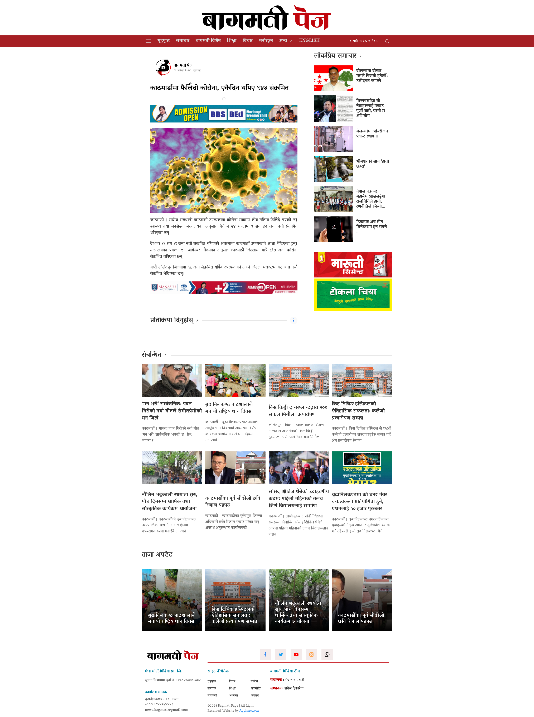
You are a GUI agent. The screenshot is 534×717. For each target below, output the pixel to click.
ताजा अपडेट (157, 555)
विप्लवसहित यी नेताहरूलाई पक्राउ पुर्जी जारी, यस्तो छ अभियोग (370, 108)
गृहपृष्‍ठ (163, 41)
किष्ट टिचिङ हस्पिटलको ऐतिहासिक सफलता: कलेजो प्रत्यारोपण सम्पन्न (358, 411)
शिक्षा (231, 41)
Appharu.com (249, 711)
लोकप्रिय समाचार (335, 56)
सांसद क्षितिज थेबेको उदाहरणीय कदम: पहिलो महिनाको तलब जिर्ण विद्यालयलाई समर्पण (299, 499)
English (309, 41)
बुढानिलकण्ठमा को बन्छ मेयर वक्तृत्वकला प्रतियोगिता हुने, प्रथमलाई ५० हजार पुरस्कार (359, 502)
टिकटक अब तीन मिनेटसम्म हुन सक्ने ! (371, 227)
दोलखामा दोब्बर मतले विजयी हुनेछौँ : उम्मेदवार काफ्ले (372, 76)
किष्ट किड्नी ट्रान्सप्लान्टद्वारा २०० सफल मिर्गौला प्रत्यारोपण (298, 411)
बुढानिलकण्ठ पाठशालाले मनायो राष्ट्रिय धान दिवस (229, 408)
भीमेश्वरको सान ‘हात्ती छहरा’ (372, 164)
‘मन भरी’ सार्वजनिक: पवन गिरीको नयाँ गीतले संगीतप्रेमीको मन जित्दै (172, 411)
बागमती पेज (183, 66)
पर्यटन (254, 681)
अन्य (283, 41)
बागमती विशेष (208, 41)
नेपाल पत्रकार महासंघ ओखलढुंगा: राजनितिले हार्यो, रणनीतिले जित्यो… (371, 199)
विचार (248, 41)
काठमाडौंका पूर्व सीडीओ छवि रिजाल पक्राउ (232, 502)
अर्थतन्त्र (233, 696)
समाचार (182, 41)
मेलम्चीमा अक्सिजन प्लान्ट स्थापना (372, 133)
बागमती (212, 696)
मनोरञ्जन (266, 41)
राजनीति (256, 689)
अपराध (255, 696)
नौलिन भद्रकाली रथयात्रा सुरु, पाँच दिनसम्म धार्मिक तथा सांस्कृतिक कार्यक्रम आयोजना (169, 502)
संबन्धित (151, 355)
